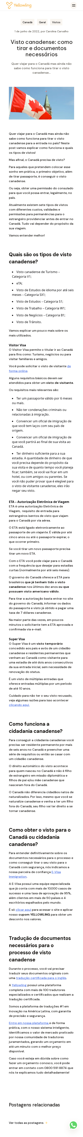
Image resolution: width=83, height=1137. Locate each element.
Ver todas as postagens (26, 1123)
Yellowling (19, 985)
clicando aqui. (19, 705)
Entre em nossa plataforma (29, 1023)
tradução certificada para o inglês (41, 978)
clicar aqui (23, 910)
